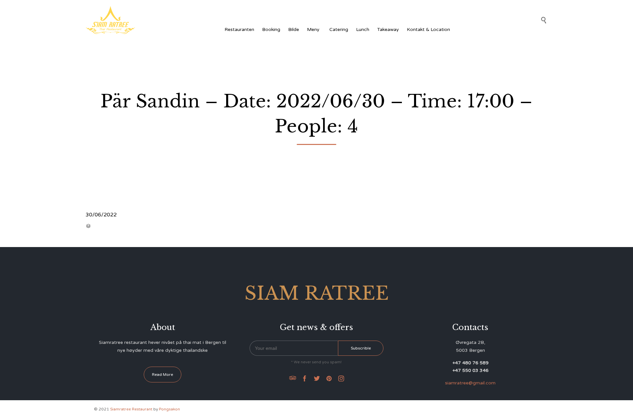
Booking (271, 29)
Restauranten (239, 29)
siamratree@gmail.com (470, 383)
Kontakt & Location (428, 29)
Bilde (293, 29)
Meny (313, 29)
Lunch (362, 29)
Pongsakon (169, 409)
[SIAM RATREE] (110, 20)
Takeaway (388, 29)
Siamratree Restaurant (131, 409)
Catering (338, 29)
